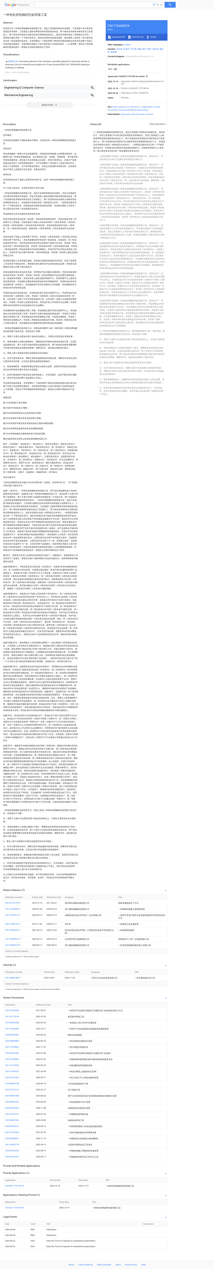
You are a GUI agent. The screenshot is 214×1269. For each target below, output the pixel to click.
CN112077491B (12, 1016)
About (71, 1265)
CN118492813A (12, 945)
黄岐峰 (114, 52)
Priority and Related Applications (133, 110)
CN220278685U (12, 1059)
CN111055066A (12, 909)
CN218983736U (12, 1120)
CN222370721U (12, 1089)
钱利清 (155, 49)
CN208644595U (12, 1035)
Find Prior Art (137, 37)
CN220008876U (12, 1138)
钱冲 (144, 49)
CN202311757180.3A (14, 1186)
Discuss (149, 114)
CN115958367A (12, 939)
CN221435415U (12, 1114)
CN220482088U (12, 1041)
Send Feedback (85, 1265)
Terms (118, 1265)
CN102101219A (12, 903)
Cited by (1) (135, 107)
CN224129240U (12, 1077)
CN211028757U (12, 924)
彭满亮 (126, 49)
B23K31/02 (13, 61)
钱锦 (139, 49)
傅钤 (149, 49)
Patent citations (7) (120, 107)
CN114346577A (12, 1144)
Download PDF (118, 37)
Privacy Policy (131, 1265)
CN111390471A (12, 915)
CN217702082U (12, 1047)
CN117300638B (12, 1029)
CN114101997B (12, 1065)
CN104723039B (12, 1010)
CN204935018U (12, 1053)
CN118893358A (12, 978)
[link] (49, 64)
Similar (153, 37)
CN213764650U (12, 1132)
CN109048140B (12, 1096)
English (127, 44)
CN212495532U (12, 1071)
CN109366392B (12, 1022)
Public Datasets (104, 1265)
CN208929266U (12, 1102)
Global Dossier (138, 114)
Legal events (147, 107)
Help (143, 1265)
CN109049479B (12, 1083)
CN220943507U (12, 1126)
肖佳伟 (119, 49)
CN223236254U (12, 1150)
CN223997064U (12, 1157)
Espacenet (125, 114)
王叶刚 (133, 49)
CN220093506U (12, 1108)
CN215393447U (12, 930)
